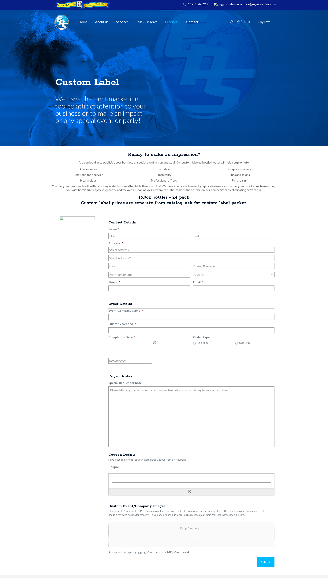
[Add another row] (189, 491)
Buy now (264, 22)
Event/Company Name (125, 310)
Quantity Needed (122, 324)
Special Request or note (125, 383)
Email (198, 282)
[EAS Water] (61, 21)
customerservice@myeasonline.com (251, 4)
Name (114, 229)
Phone (114, 282)
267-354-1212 (198, 4)
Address (115, 243)
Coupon (114, 467)
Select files (191, 537)
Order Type (201, 337)
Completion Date (122, 337)
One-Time (202, 342)
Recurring (244, 342)
